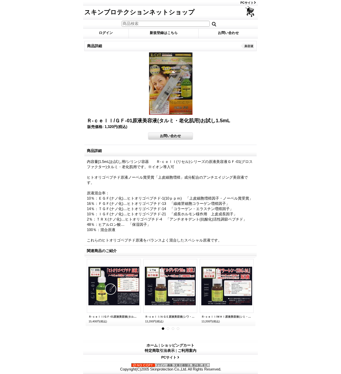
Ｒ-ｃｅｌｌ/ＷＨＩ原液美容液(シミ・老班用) (226, 316)
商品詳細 (94, 150)
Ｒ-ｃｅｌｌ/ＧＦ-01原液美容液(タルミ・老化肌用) (114, 316)
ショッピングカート (250, 11)
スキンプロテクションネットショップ (139, 11)
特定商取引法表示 (160, 350)
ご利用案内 (187, 350)
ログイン (106, 33)
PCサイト (247, 2)
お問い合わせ (228, 33)
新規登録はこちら (164, 33)
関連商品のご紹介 (102, 251)
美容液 (248, 46)
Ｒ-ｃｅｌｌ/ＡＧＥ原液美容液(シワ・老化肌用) (170, 316)
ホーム (152, 345)
